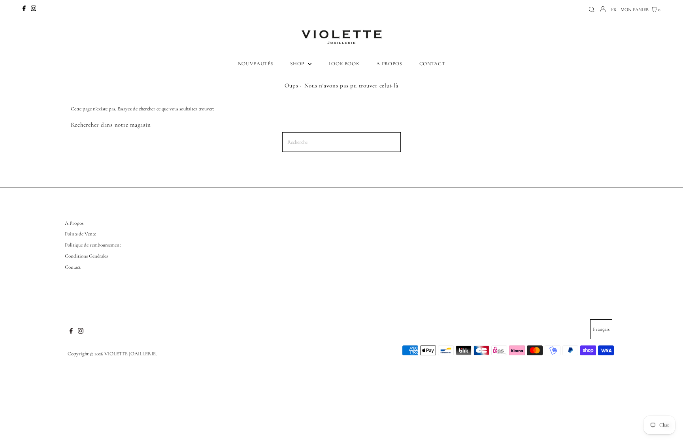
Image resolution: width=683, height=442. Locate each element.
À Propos (74, 223)
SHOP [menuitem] (298, 64)
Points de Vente (80, 234)
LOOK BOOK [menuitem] (344, 64)
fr (614, 9)
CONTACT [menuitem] (432, 64)
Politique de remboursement (93, 245)
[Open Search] (592, 10)
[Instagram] (33, 9)
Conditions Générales (86, 256)
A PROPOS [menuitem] (389, 64)
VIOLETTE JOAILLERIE (130, 354)
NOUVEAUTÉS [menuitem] (256, 64)
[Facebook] (24, 9)
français (601, 329)
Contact (73, 267)
